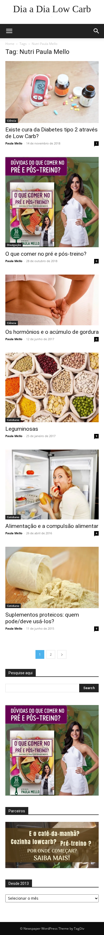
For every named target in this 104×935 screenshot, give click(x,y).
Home (9, 43)
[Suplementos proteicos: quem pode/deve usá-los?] (52, 577)
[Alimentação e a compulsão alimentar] (52, 484)
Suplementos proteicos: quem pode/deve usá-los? (42, 618)
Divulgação (14, 245)
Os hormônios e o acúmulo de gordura (52, 332)
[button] (9, 31)
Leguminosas (21, 429)
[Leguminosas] (52, 387)
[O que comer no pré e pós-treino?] (52, 202)
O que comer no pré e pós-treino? (45, 254)
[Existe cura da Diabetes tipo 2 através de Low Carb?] (52, 92)
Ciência (11, 120)
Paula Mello (13, 143)
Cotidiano (13, 420)
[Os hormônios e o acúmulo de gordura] (52, 300)
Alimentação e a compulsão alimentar (51, 526)
